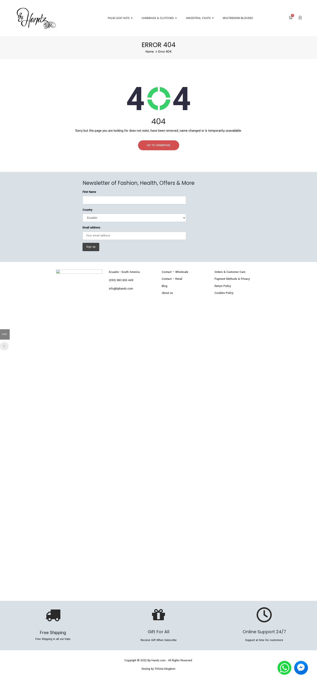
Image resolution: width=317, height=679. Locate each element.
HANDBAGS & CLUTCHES (158, 18)
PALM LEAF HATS (119, 18)
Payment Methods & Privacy (232, 279)
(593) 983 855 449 (121, 280)
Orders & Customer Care (230, 272)
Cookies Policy (224, 293)
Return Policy (223, 286)
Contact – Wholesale (175, 272)
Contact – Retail (172, 279)
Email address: (92, 227)
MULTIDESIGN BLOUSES (238, 18)
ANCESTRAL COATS (199, 18)
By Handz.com (157, 660)
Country (87, 210)
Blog (164, 286)
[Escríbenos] (284, 664)
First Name (89, 192)
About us (167, 293)
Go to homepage (158, 145)
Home (150, 52)
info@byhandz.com (121, 289)
